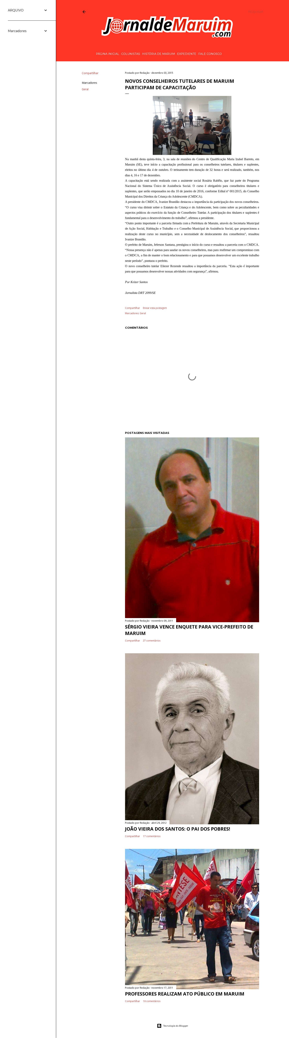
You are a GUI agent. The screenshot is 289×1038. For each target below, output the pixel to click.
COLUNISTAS (130, 54)
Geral (85, 89)
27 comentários (151, 640)
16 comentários (151, 1001)
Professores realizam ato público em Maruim (184, 993)
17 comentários (151, 836)
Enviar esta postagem (155, 308)
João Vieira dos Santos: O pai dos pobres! (177, 828)
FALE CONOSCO (210, 54)
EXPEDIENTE (186, 54)
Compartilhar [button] (90, 73)
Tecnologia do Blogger (175, 1025)
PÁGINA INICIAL (107, 54)
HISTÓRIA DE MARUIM (158, 54)
